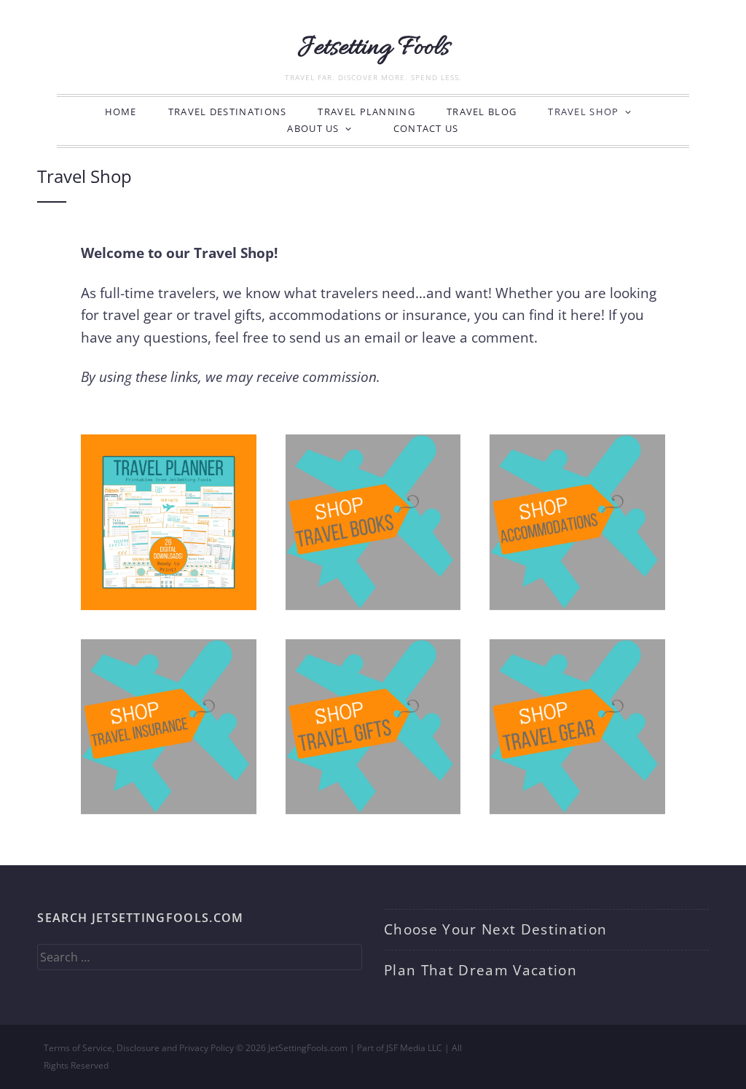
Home (121, 111)
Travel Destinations (227, 111)
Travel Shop (583, 111)
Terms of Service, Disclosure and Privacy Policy (139, 1048)
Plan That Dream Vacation (480, 970)
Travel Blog (482, 111)
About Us (313, 128)
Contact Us (426, 128)
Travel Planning (366, 111)
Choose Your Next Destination (495, 929)
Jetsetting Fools (373, 48)
